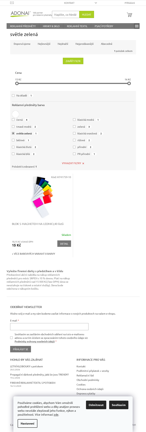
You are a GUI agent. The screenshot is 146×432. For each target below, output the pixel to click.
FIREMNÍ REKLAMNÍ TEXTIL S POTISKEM (32, 382)
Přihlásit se (20, 349)
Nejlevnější (44, 43)
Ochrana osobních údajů (90, 388)
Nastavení (27, 423)
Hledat (86, 14)
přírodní (84, 146)
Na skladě (24, 95)
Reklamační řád (85, 375)
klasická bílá (25, 153)
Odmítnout (96, 405)
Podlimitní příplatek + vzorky (93, 370)
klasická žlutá (26, 146)
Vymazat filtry (71, 163)
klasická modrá (88, 119)
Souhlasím (119, 405)
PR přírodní (86, 153)
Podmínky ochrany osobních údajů (35, 341)
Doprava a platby (86, 393)
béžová (22, 140)
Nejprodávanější (84, 43)
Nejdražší (63, 43)
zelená (83, 126)
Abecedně (106, 43)
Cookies (81, 384)
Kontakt (69, 2)
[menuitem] (23, 26)
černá (21, 119)
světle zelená (26, 133)
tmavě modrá (26, 126)
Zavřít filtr (73, 61)
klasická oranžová (89, 133)
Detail (64, 243)
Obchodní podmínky (88, 379)
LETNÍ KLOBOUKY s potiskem (26, 366)
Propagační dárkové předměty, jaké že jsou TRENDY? (39, 374)
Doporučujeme (22, 43)
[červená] (15, 113)
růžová (83, 140)
